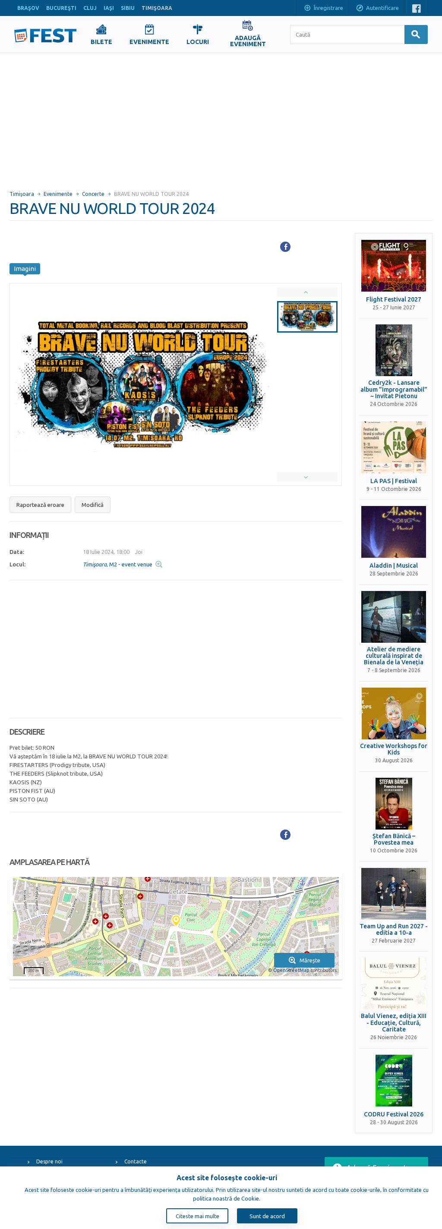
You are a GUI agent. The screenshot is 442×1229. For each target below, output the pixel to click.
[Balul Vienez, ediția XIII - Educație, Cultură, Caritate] (393, 983)
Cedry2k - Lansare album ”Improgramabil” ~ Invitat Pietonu (393, 389)
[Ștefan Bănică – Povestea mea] (393, 804)
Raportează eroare (40, 505)
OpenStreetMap (291, 970)
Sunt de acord (267, 1216)
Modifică (93, 505)
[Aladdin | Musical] (393, 532)
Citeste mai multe (197, 1216)
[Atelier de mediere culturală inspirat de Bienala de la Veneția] (393, 617)
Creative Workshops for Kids (393, 749)
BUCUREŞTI (61, 8)
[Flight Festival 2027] (393, 266)
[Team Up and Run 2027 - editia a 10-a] (393, 894)
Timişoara (21, 194)
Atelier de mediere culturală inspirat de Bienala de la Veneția (393, 656)
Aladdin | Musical (393, 566)
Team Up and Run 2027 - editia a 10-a (394, 929)
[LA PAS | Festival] (393, 447)
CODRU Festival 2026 (393, 1114)
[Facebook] (285, 247)
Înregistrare (328, 8)
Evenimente (58, 194)
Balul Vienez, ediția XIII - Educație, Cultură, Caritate (393, 1023)
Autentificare (382, 8)
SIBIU (128, 8)
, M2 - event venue (117, 564)
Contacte (135, 1161)
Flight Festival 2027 (393, 299)
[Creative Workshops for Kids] (393, 713)
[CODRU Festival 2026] (393, 1080)
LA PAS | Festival (393, 481)
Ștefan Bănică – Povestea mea (394, 839)
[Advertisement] (221, 117)
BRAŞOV (28, 8)
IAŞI (109, 8)
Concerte (93, 194)
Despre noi (49, 1161)
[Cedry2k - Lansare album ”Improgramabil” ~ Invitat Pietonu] (393, 350)
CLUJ (90, 8)
